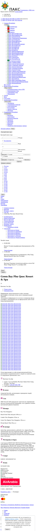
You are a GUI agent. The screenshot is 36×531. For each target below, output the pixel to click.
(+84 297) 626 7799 (15, 384)
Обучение (10, 110)
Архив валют (19, 11)
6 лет (5, 175)
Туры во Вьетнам (9, 221)
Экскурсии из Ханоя (13, 230)
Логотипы (10, 121)
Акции (6, 95)
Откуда (20, 137)
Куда (19, 143)
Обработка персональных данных (17, 125)
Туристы (20, 158)
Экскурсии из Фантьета (14, 234)
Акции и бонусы (12, 109)
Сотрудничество (12, 106)
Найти (2, 194)
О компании (7, 112)
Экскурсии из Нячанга (13, 233)
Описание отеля (8, 290)
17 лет (6, 191)
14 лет (6, 187)
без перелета (7, 140)
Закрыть (7, 529)
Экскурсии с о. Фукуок (14, 236)
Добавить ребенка (5, 163)
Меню (2, 270)
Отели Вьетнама (8, 222)
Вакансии (10, 119)
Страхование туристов (13, 104)
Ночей (20, 151)
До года (6, 166)
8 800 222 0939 (15, 18)
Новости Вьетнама (9, 218)
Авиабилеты (4, 202)
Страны (6, 23)
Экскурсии (7, 228)
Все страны (7, 84)
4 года (6, 172)
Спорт (2, 199)
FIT (2, 197)
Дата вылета (21, 149)
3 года (6, 170)
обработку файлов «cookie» (12, 519)
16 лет (6, 190)
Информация (7, 225)
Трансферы (4, 205)
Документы (10, 103)
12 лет (6, 184)
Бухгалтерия (10, 107)
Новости (9, 124)
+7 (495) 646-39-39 (6, 18)
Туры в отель (7, 289)
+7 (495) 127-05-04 (6, 20)
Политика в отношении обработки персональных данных (17, 504)
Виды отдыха (8, 86)
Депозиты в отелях (12, 227)
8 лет (5, 178)
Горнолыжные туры (13, 91)
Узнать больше (8, 250)
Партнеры (10, 122)
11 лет (5, 182)
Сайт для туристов (16, 20)
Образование (11, 94)
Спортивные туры (12, 92)
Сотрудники (10, 117)
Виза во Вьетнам (9, 219)
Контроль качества (12, 118)
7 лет (5, 176)
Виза (5, 97)
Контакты (10, 115)
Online (2, 196)
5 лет (5, 173)
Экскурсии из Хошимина (14, 231)
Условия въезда (8, 216)
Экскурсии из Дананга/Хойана (16, 237)
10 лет (6, 181)
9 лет (5, 179)
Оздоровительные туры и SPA (16, 89)
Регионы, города (9, 224)
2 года (6, 169)
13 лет (6, 185)
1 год (5, 167)
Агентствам (7, 100)
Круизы (3, 203)
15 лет (6, 188)
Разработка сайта (5, 492)
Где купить (7, 98)
